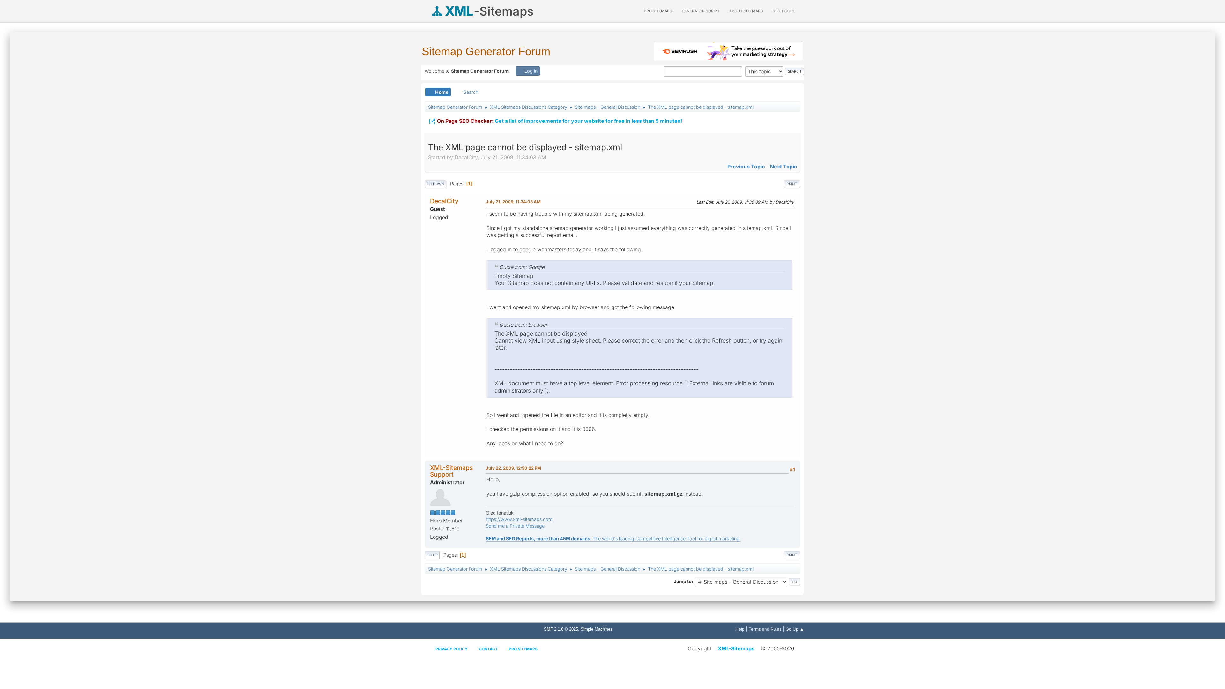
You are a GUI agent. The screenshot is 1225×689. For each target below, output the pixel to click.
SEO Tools (783, 11)
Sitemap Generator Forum (486, 51)
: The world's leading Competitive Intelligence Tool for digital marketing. (613, 538)
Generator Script (701, 11)
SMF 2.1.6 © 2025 (561, 629)
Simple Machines (596, 629)
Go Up (432, 555)
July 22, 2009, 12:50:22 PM (513, 467)
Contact (488, 649)
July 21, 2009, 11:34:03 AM (513, 201)
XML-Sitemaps (736, 648)
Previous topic (746, 166)
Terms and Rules (765, 629)
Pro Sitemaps (523, 649)
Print (792, 184)
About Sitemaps (746, 11)
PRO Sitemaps (658, 11)
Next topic (783, 166)
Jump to (683, 581)
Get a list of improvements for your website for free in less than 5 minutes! (555, 121)
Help (740, 629)
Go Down (435, 184)
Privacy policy (451, 649)
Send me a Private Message (515, 526)
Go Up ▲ (795, 629)
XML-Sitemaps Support (451, 471)
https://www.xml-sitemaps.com (519, 519)
